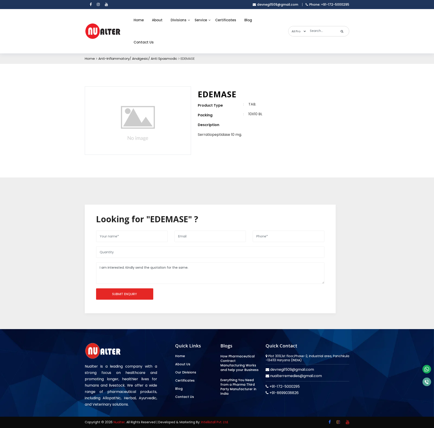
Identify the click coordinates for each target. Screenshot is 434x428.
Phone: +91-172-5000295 (329, 4)
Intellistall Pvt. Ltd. (215, 422)
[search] (342, 31)
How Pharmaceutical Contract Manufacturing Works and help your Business (239, 363)
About (157, 20)
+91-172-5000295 (284, 386)
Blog (248, 20)
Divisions (178, 20)
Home (139, 20)
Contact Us (144, 42)
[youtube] (106, 4)
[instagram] (98, 4)
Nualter (119, 422)
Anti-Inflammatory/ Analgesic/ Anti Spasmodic (137, 59)
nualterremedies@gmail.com (295, 375)
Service (201, 20)
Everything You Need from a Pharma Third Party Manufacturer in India (238, 387)
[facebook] (91, 4)
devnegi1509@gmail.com (277, 4)
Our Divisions (185, 372)
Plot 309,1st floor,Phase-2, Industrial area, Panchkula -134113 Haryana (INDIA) (307, 358)
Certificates (225, 20)
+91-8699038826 (284, 392)
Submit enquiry (124, 294)
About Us (182, 364)
